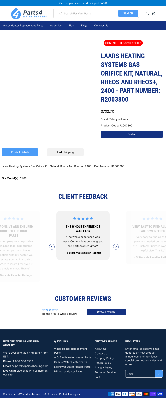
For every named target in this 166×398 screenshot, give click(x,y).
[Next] (116, 246)
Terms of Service (105, 372)
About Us (56, 25)
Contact (131, 134)
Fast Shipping (65, 152)
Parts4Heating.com (70, 394)
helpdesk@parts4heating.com (30, 366)
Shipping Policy (104, 358)
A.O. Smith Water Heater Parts (72, 357)
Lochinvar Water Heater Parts (72, 366)
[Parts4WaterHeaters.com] (29, 13)
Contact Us (101, 25)
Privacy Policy (103, 367)
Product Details (20, 152)
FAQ (97, 377)
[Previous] (52, 246)
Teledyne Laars (118, 119)
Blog (71, 25)
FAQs (84, 25)
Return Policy (103, 362)
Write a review (106, 312)
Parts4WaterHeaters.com (27, 394)
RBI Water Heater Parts (68, 371)
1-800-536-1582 (23, 361)
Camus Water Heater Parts (70, 362)
